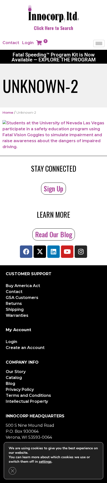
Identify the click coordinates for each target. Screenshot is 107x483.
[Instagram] (81, 251)
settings (45, 461)
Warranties (17, 315)
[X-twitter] (40, 251)
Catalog (14, 377)
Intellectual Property (27, 401)
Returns (14, 303)
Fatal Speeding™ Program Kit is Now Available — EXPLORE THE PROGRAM (53, 57)
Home (7, 112)
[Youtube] (67, 251)
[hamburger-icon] (99, 43)
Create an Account (25, 347)
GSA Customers (22, 297)
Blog (10, 383)
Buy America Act (23, 285)
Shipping (15, 309)
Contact (10, 42)
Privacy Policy (20, 389)
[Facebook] (26, 251)
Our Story (16, 371)
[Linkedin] (53, 251)
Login (28, 42)
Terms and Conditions (28, 395)
